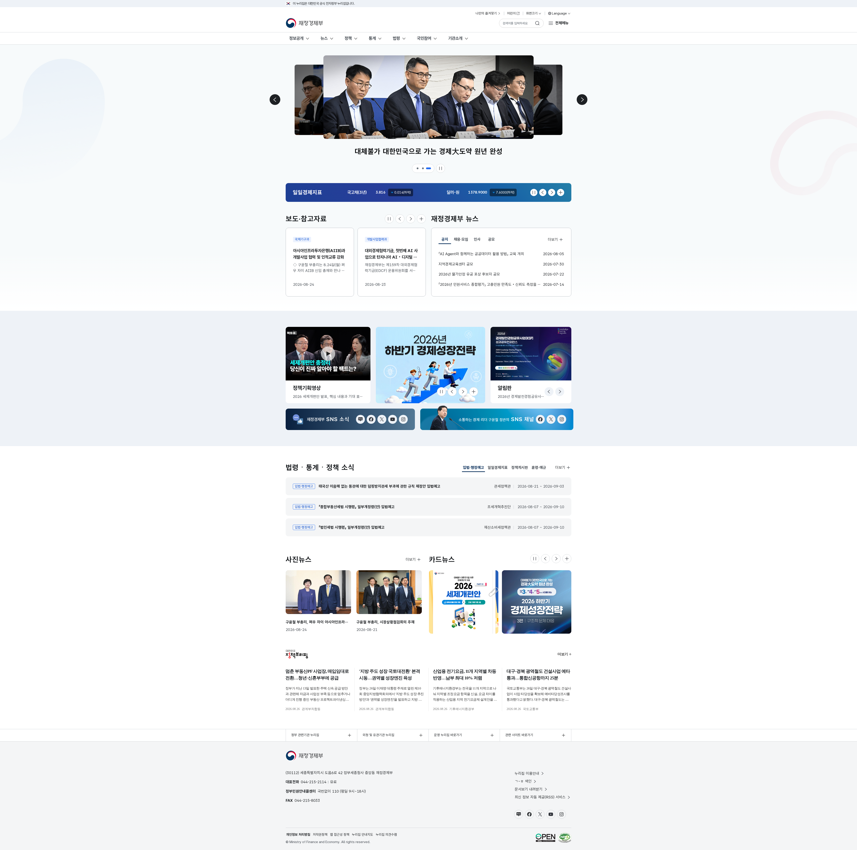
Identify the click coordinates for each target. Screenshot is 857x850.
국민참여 (424, 38)
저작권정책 (320, 835)
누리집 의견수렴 (386, 835)
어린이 (511, 13)
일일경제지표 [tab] (498, 467)
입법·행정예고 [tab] (473, 468)
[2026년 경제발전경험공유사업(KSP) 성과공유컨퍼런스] (536, 602)
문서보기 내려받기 (529, 789)
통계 (372, 38)
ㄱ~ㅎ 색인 (523, 781)
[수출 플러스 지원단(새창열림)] (430, 365)
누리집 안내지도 (362, 835)
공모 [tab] (491, 239)
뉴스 (324, 38)
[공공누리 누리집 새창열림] (545, 837)
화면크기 (532, 13)
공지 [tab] (446, 240)
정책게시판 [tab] (519, 467)
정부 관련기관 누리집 (305, 735)
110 (335, 791)
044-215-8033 (307, 800)
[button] (418, 168)
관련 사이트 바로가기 (519, 735)
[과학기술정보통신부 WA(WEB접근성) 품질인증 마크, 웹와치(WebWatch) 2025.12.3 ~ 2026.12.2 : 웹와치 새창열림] (564, 838)
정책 (348, 38)
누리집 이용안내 (527, 773)
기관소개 (455, 38)
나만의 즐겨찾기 (486, 13)
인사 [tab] (477, 239)
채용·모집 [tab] (461, 239)
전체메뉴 (562, 23)
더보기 (553, 239)
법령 (396, 38)
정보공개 (296, 38)
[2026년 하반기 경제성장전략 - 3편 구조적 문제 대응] (463, 602)
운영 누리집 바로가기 (448, 735)
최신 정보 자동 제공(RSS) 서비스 (540, 797)
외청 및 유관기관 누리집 (378, 735)
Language (559, 13)
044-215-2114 (313, 782)
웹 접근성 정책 (339, 835)
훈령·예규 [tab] (539, 467)
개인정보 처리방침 (298, 835)
